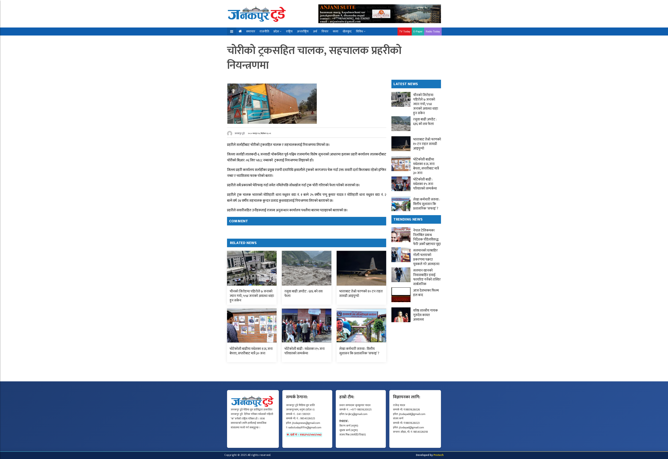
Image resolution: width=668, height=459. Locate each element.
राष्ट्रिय (289, 31)
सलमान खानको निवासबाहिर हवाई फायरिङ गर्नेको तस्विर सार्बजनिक (427, 277)
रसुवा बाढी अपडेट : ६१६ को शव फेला (303, 293)
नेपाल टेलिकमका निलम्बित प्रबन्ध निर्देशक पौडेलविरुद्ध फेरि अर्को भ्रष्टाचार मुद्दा (427, 237)
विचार (324, 31)
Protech (439, 455)
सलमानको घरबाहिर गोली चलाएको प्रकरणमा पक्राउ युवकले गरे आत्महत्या (426, 257)
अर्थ (315, 31)
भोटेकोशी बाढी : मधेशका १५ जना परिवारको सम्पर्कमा (304, 351)
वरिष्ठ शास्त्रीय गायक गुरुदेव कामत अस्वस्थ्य (425, 315)
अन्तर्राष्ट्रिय (303, 31)
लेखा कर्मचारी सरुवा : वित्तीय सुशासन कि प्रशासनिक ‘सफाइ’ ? (359, 351)
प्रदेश (276, 31)
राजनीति (264, 31)
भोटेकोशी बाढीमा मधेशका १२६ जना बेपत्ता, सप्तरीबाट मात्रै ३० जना (251, 351)
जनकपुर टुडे (240, 133)
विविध (359, 31)
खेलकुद (347, 31)
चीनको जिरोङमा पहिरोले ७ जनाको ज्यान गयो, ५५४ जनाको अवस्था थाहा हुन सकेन (252, 295)
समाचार (250, 31)
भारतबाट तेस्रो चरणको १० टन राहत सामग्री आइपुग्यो (361, 293)
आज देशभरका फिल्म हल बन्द (426, 293)
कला (335, 31)
